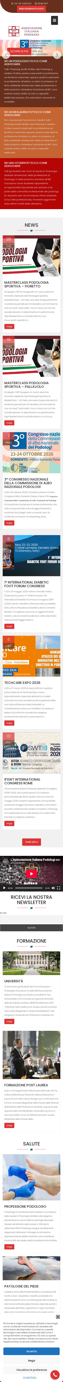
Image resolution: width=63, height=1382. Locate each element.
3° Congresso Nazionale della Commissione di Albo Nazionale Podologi (28, 483)
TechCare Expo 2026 (22, 682)
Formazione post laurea (26, 1085)
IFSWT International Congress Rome (22, 781)
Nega (31, 1360)
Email (3, 913)
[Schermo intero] (58, 888)
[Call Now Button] (55, 1374)
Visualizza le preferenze (31, 1370)
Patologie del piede (21, 1286)
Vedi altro (31, 842)
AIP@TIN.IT (43, 3)
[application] (31, 874)
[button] (58, 1317)
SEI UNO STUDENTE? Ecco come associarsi (25, 164)
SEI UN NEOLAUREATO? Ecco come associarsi (27, 113)
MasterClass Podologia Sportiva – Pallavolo (26, 385)
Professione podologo (25, 1206)
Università (13, 981)
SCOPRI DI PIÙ (19, 51)
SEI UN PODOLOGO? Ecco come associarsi (25, 62)
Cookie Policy (29, 1377)
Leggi (9, 326)
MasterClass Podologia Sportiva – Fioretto (26, 284)
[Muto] (53, 888)
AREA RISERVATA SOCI (31, 8)
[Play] (4, 888)
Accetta (31, 1351)
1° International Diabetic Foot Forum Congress (26, 584)
